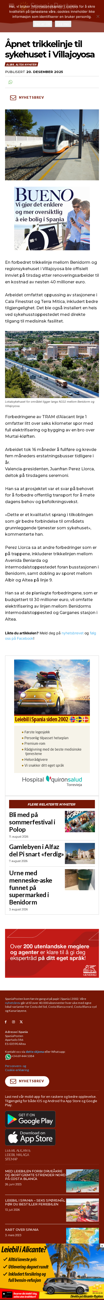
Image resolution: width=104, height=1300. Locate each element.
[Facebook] (5, 1022)
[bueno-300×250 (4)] (52, 218)
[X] (21, 1022)
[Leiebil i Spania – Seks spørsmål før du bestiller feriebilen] (82, 1210)
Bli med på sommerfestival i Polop (32, 822)
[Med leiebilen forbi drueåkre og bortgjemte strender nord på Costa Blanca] (82, 1180)
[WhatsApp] (10, 82)
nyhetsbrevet (73, 633)
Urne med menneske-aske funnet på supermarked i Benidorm (30, 887)
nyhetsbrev (12, 1003)
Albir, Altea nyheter (21, 64)
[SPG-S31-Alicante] (52, 1297)
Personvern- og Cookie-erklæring (17, 1068)
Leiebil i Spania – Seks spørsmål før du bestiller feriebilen (35, 1202)
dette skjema (35, 1052)
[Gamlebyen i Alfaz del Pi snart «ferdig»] (80, 853)
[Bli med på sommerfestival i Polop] (80, 821)
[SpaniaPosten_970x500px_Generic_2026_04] (52, 953)
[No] (97, 16)
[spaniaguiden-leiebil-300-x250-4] (52, 691)
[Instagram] (13, 1022)
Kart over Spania (21, 1230)
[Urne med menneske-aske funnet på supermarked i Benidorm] (80, 879)
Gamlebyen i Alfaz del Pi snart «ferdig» (36, 850)
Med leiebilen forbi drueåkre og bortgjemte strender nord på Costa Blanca (35, 1175)
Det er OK (42, 24)
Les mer (63, 24)
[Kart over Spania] (82, 1239)
